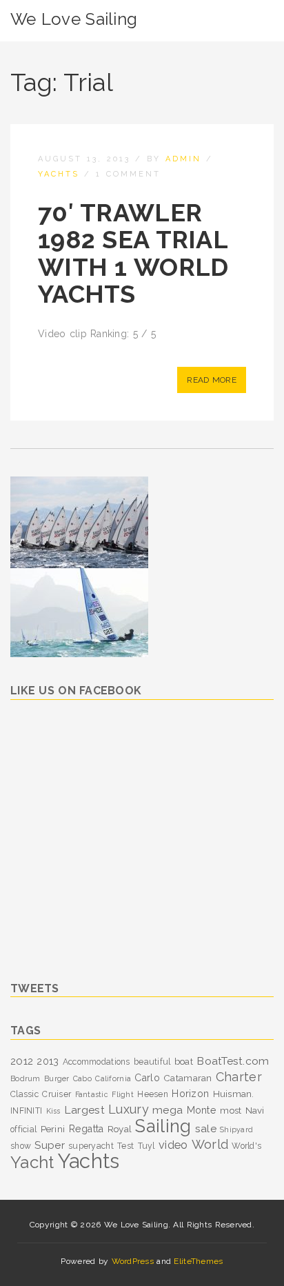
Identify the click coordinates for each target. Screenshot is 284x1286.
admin (183, 158)
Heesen (152, 1094)
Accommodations (96, 1062)
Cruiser (56, 1094)
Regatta (86, 1128)
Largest (84, 1109)
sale (205, 1128)
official (23, 1129)
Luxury (128, 1109)
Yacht (32, 1162)
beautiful (152, 1062)
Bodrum (25, 1078)
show (20, 1146)
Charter (239, 1076)
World (210, 1144)
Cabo (82, 1078)
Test (125, 1146)
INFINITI (26, 1111)
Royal (120, 1128)
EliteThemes (198, 1261)
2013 (48, 1061)
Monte (201, 1110)
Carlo (146, 1077)
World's (246, 1146)
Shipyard (236, 1129)
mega (167, 1109)
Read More (211, 380)
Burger (57, 1078)
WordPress (133, 1261)
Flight (123, 1094)
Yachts (58, 174)
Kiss (53, 1111)
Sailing (163, 1126)
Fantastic (92, 1094)
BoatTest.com (232, 1060)
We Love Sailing (73, 19)
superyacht (91, 1146)
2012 (21, 1061)
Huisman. (233, 1093)
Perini (53, 1128)
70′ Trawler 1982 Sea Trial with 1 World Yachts (133, 253)
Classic (24, 1094)
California (113, 1078)
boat (183, 1061)
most (230, 1110)
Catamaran (187, 1077)
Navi (255, 1110)
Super (49, 1145)
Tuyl (146, 1146)
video (173, 1145)
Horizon (190, 1093)
